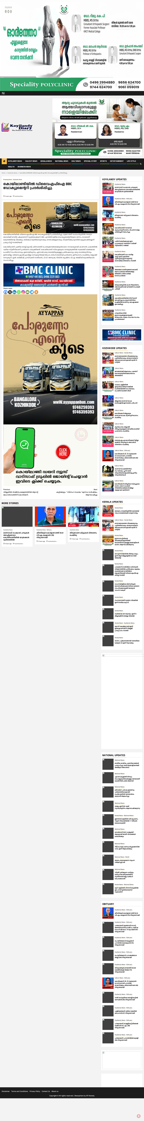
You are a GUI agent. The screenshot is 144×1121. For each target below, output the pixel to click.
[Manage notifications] (139, 1116)
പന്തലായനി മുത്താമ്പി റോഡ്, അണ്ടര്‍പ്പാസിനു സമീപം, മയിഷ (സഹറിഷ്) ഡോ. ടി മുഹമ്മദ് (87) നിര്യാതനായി (126, 928)
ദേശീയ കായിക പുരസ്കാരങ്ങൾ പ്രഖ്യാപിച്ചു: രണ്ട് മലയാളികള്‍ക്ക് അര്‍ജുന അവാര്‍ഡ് (127, 765)
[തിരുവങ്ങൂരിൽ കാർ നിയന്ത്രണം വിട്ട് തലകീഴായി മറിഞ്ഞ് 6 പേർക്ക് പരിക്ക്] (108, 285)
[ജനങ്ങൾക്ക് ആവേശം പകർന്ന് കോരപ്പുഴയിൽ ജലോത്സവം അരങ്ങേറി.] (108, 372)
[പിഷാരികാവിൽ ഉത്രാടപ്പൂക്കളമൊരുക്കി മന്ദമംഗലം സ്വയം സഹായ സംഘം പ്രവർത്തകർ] (108, 315)
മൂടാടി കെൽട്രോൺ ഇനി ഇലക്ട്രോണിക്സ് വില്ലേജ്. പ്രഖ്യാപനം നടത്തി (124, 628)
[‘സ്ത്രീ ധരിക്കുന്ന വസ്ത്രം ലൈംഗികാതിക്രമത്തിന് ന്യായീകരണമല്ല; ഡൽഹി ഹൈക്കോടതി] (108, 874)
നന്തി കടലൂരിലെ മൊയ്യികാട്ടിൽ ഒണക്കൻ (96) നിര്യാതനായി (126, 999)
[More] (36, 292)
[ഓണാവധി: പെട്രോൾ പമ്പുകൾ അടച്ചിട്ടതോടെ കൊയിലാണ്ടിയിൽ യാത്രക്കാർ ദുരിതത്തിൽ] (17, 517)
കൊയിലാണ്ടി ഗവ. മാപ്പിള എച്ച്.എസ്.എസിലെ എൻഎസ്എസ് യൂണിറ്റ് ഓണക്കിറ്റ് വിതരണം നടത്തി (125, 258)
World (127, 857)
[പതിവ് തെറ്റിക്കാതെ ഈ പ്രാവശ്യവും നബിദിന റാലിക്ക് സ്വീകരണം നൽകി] (108, 242)
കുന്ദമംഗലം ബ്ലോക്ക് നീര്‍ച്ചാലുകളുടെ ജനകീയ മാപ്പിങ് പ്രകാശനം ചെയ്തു (127, 429)
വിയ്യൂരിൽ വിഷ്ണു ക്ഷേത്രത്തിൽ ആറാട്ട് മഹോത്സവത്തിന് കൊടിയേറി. (20, 492)
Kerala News (46, 161)
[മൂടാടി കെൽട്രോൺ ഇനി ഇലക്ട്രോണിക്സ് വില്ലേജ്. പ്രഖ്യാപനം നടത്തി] (108, 627)
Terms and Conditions (19, 1114)
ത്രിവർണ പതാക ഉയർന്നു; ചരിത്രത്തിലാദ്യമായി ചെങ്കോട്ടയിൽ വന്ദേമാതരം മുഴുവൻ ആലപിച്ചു (124, 793)
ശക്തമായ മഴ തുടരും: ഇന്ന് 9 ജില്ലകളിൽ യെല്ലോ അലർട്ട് (125, 615)
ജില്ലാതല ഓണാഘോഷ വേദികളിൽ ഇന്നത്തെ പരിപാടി (126, 402)
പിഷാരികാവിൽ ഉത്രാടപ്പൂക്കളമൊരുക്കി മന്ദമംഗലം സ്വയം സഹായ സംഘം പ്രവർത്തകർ (127, 316)
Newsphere (79, 1118)
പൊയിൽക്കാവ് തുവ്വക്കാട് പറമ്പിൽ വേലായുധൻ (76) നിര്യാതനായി (124, 943)
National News (61, 161)
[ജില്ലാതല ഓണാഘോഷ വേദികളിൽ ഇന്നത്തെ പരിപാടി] (108, 400)
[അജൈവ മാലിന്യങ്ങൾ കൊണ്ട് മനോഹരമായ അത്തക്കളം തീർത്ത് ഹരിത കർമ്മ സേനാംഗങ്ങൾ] (108, 271)
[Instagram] (23, 292)
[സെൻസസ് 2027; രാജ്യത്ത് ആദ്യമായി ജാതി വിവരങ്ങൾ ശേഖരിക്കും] (108, 833)
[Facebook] (6, 292)
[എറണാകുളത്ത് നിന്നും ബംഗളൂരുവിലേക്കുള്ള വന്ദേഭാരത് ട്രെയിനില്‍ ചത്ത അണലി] (108, 777)
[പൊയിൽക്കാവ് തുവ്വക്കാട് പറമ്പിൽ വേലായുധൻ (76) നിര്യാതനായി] (108, 941)
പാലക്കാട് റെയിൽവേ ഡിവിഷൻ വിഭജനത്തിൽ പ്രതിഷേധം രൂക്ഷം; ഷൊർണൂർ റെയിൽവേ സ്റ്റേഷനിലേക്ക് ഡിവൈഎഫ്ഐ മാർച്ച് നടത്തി (127, 571)
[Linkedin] (14, 292)
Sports (103, 161)
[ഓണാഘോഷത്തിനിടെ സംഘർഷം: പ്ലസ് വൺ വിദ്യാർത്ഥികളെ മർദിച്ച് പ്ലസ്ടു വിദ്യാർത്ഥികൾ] (108, 470)
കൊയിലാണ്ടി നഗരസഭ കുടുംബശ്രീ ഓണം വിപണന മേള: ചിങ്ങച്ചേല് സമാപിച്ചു (127, 230)
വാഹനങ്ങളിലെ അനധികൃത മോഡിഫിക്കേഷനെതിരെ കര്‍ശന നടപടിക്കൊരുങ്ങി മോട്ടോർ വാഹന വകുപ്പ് (127, 587)
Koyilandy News (15, 161)
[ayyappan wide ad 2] (50, 217)
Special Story (90, 161)
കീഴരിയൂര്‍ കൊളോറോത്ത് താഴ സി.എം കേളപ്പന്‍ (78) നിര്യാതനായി (50, 535)
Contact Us (46, 1114)
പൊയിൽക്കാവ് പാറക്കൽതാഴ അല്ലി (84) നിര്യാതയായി (126, 956)
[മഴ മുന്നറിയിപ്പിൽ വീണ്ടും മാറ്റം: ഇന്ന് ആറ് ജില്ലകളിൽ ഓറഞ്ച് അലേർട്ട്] (108, 554)
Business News (24, 167)
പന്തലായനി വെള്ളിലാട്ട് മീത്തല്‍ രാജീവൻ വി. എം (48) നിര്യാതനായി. (126, 1026)
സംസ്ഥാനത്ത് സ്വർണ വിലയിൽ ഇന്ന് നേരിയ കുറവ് (126, 601)
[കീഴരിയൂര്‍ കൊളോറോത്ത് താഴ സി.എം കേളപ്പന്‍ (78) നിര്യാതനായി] (50, 517)
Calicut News (31, 161)
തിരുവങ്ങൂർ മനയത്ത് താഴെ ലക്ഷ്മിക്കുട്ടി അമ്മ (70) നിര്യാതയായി (125, 970)
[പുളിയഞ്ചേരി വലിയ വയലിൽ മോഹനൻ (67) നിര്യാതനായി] (108, 1010)
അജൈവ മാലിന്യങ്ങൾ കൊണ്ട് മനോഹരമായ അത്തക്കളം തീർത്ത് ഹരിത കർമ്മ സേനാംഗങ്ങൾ (126, 273)
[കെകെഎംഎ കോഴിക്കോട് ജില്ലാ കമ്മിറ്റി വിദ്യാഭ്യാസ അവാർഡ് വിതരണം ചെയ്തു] (108, 441)
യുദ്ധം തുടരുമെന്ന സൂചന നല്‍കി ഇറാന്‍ (125, 861)
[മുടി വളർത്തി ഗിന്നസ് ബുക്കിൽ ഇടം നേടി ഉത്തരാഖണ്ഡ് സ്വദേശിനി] (108, 888)
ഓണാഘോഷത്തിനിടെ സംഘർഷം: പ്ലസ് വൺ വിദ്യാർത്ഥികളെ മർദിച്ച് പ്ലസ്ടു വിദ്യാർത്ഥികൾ (126, 472)
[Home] (4, 161)
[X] (10, 292)
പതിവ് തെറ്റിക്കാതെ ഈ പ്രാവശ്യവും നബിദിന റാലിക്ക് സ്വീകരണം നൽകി (125, 243)
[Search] (140, 164)
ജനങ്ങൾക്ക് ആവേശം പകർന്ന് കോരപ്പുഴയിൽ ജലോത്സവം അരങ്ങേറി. (126, 373)
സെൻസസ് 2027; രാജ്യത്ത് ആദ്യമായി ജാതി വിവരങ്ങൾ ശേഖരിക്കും (125, 834)
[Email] (27, 292)
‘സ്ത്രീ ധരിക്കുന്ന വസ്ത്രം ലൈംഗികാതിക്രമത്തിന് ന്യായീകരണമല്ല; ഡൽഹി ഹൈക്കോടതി (124, 875)
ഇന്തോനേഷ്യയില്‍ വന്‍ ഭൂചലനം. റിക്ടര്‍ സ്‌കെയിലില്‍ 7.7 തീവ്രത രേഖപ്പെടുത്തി (126, 821)
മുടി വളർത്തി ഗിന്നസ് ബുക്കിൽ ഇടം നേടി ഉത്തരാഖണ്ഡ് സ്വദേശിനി (126, 890)
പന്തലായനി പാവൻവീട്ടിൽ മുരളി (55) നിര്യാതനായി (126, 1039)
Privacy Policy (35, 1114)
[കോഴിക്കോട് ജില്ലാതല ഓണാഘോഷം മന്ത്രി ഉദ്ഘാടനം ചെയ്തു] (108, 414)
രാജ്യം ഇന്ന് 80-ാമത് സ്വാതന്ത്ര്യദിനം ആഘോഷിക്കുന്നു (127, 807)
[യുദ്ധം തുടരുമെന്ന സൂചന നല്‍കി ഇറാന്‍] (108, 860)
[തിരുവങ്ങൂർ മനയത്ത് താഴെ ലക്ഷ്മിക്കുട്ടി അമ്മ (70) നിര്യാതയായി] (108, 968)
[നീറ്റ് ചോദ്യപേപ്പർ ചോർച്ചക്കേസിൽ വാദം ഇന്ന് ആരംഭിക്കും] (108, 846)
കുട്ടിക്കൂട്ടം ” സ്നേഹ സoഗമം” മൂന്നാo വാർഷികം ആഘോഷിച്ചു (76, 492)
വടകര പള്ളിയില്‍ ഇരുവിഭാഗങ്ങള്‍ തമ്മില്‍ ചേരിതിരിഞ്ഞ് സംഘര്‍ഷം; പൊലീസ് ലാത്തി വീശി (125, 388)
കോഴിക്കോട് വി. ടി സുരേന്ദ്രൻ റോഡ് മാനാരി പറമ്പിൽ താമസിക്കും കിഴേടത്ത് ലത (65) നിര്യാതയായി (126, 457)
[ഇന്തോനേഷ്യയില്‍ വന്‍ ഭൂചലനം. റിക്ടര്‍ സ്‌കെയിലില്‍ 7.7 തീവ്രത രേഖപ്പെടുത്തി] (108, 819)
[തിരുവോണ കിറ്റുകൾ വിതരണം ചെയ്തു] (83, 517)
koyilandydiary (19, 196)
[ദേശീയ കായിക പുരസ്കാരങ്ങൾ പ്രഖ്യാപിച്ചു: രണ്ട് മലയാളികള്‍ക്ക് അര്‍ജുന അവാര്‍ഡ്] (108, 764)
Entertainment (117, 161)
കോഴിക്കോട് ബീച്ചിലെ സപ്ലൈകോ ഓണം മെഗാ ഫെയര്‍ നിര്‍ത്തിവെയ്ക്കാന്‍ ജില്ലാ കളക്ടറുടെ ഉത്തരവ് (127, 487)
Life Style (131, 161)
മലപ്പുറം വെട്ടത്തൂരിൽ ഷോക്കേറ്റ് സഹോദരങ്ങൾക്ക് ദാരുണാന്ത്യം (127, 512)
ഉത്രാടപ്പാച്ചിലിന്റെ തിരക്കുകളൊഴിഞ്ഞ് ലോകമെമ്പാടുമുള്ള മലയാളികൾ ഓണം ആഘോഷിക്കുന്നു (127, 541)
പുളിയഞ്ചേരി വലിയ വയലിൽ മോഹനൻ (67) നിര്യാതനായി (126, 1012)
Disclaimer (6, 1114)
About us (55, 1114)
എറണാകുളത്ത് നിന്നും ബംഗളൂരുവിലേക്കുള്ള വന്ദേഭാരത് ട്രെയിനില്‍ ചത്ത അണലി (127, 779)
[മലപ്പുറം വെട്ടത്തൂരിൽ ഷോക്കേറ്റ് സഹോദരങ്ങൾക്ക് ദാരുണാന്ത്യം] (108, 511)
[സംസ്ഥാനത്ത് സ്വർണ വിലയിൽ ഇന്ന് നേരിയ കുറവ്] (108, 600)
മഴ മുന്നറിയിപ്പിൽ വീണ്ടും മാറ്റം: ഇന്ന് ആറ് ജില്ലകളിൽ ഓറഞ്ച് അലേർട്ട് (126, 556)
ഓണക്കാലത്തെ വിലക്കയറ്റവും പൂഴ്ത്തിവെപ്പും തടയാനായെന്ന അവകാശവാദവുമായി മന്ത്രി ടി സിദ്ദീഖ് (126, 359)
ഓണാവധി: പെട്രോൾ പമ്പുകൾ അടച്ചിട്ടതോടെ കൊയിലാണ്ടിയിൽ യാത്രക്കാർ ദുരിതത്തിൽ (16, 536)
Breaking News (7, 179)
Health (11, 167)
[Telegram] (32, 292)
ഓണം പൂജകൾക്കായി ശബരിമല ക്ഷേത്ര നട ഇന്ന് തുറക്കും (127, 642)
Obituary (49, 530)
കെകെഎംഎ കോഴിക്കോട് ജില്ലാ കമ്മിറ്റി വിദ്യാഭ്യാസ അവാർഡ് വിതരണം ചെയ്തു (127, 442)
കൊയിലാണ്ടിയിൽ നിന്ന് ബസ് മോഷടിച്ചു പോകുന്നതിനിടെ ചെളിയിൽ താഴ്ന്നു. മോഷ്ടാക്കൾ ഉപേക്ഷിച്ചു (126, 301)
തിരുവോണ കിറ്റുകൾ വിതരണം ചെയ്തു (83, 534)
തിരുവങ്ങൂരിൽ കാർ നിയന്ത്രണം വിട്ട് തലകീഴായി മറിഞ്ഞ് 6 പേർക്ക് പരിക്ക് (127, 287)
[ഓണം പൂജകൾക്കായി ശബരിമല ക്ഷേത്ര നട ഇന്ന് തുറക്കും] (108, 640)
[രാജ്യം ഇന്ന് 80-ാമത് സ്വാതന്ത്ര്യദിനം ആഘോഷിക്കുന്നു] (108, 806)
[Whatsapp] (19, 292)
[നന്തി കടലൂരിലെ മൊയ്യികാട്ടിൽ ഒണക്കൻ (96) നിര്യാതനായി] (108, 997)
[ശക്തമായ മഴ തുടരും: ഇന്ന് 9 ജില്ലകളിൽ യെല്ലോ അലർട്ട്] (108, 613)
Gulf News (76, 161)
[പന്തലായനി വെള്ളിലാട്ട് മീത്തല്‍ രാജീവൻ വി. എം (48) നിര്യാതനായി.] (108, 1024)
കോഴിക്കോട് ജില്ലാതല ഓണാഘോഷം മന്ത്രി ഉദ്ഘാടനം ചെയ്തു (126, 415)
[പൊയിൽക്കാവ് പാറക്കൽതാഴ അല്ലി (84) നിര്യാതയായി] (108, 955)
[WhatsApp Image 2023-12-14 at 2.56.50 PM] (50, 455)
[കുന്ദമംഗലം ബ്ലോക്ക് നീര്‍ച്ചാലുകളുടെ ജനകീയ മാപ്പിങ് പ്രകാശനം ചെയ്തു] (108, 427)
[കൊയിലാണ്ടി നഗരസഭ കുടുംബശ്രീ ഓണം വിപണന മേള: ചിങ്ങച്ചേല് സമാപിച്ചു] (108, 228)
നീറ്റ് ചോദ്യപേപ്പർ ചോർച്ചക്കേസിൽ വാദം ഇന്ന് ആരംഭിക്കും (127, 848)
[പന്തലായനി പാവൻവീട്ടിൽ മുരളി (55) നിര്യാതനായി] (108, 1037)
